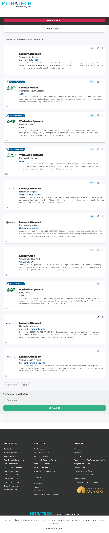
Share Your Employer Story (45, 471)
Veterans (77, 452)
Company (38, 483)
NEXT (26, 385)
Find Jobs (8, 449)
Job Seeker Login (11, 478)
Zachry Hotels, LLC (28, 60)
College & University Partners (46, 460)
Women (77, 449)
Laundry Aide (27, 255)
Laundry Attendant (30, 54)
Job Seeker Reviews (12, 471)
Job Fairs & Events (11, 475)
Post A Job (38, 449)
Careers (37, 487)
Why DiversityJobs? (42, 452)
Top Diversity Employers (14, 460)
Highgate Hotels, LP (29, 228)
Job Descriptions (11, 464)
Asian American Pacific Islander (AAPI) (89, 460)
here (44, 520)
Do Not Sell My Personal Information (49, 494)
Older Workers (80, 478)
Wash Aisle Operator (31, 121)
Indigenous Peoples (82, 464)
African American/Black (83, 471)
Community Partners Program (86, 482)
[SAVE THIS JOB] (102, 48)
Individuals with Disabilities (84, 475)
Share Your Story (11, 490)
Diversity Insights (11, 486)
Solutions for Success (13, 467)
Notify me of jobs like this (15, 394)
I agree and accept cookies (54, 528)
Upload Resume (10, 452)
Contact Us (38, 491)
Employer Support (42, 464)
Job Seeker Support (12, 482)
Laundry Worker (28, 87)
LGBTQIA (77, 456)
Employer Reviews (41, 456)
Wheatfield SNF (27, 262)
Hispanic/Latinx (80, 467)
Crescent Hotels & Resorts (32, 329)
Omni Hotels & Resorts (30, 195)
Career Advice (10, 456)
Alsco (22, 94)
